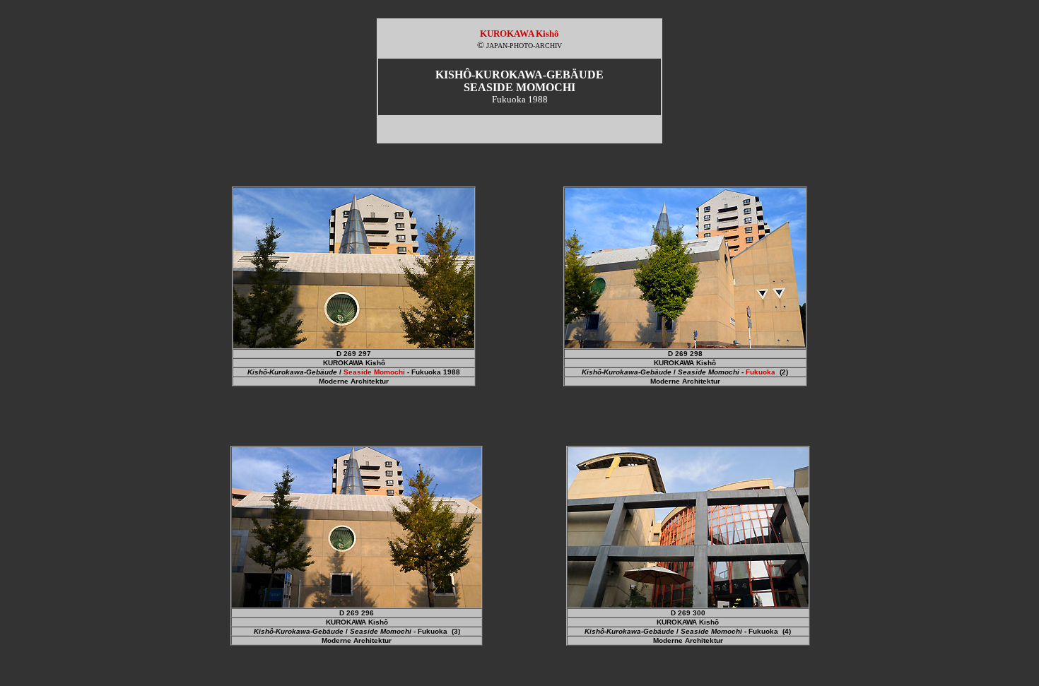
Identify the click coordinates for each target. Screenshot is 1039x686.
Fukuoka (760, 372)
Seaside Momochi (374, 372)
